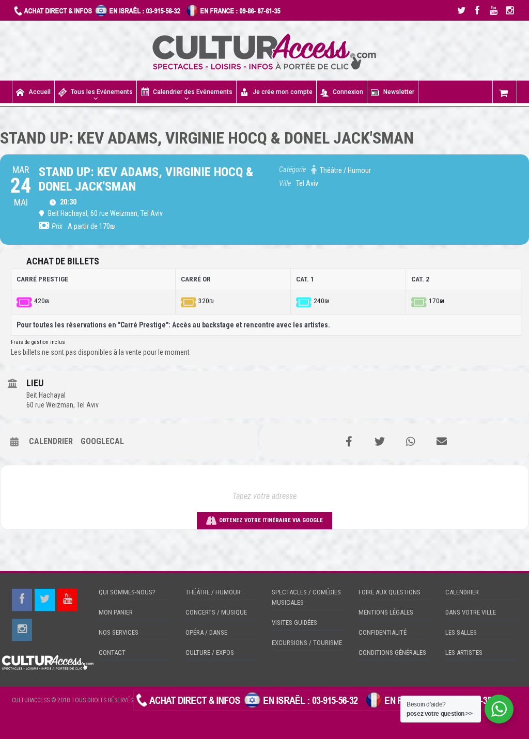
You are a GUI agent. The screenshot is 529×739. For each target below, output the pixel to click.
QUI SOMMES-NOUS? (127, 592)
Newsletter (398, 92)
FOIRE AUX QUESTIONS (390, 592)
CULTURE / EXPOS (209, 652)
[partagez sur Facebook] (349, 441)
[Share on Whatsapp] (411, 441)
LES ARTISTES (464, 652)
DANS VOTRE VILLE (470, 612)
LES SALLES (461, 632)
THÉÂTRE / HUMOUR (213, 592)
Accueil (39, 92)
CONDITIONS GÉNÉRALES (392, 652)
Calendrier (51, 441)
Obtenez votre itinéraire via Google (271, 520)
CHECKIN (26, 726)
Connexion (348, 92)
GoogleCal (102, 441)
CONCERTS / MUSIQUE (216, 612)
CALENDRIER (462, 592)
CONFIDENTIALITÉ (383, 632)
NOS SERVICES (118, 632)
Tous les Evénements (102, 92)
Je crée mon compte (283, 92)
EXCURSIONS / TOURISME (307, 643)
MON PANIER (116, 612)
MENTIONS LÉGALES (386, 612)
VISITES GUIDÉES (294, 622)
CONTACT (112, 652)
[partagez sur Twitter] (380, 441)
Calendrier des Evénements (192, 92)
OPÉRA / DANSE (206, 632)
